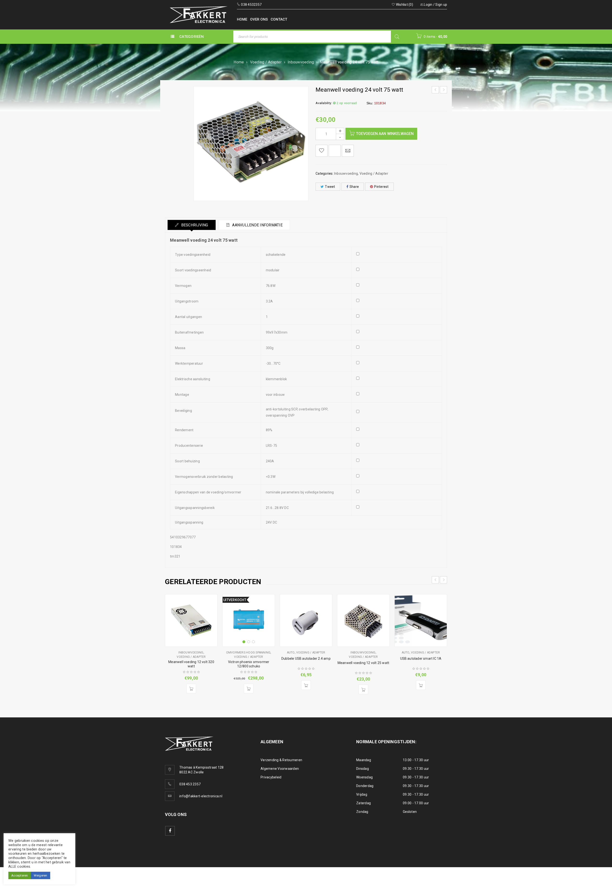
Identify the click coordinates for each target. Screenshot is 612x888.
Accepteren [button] (19, 875)
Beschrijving (194, 225)
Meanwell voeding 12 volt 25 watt (363, 663)
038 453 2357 (190, 784)
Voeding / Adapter (266, 62)
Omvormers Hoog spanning (248, 652)
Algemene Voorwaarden (280, 769)
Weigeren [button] (40, 875)
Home (239, 62)
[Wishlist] (322, 151)
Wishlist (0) (404, 4)
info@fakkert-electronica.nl (200, 796)
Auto (291, 652)
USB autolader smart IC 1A (421, 658)
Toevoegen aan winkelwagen (385, 133)
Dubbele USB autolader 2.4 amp (306, 658)
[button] (191, 688)
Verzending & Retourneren (281, 760)
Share (354, 187)
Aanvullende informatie (257, 225)
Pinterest (381, 187)
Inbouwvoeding (301, 62)
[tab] (192, 225)
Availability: (324, 103)
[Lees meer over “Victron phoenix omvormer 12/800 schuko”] (248, 688)
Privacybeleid (271, 777)
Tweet (330, 187)
